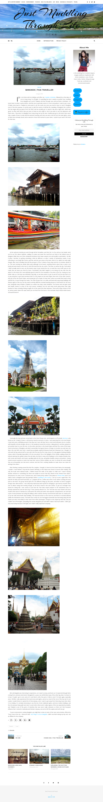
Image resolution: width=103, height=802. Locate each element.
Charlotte (11, 730)
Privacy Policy (61, 41)
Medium (83, 144)
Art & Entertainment (14, 2)
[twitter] (15, 720)
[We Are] (11, 736)
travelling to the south (44, 477)
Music (57, 2)
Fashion (37, 2)
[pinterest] (20, 720)
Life (54, 2)
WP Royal (55, 791)
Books (23, 2)
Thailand (11, 726)
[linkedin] (24, 720)
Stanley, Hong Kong (36, 765)
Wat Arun (65, 438)
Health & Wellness (46, 2)
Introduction (48, 41)
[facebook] (11, 720)
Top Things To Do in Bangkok (38, 714)
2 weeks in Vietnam (50, 97)
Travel (76, 2)
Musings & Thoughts (66, 2)
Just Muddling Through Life (51, 19)
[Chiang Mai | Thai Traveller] (68, 736)
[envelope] (29, 720)
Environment (30, 2)
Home (39, 41)
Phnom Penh (61, 475)
